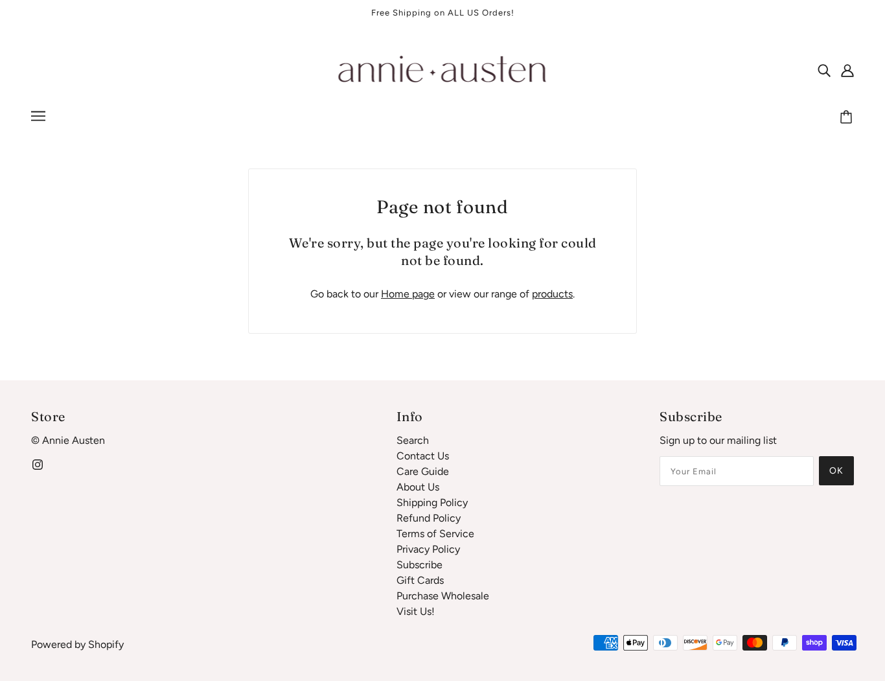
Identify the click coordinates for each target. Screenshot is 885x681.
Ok (836, 470)
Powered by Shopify (77, 644)
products (552, 294)
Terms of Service (435, 533)
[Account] (847, 70)
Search (413, 440)
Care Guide (423, 471)
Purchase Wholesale (443, 596)
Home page (408, 294)
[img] (824, 70)
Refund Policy (429, 518)
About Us (418, 487)
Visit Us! (416, 611)
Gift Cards (420, 580)
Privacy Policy (428, 549)
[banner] (443, 69)
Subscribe (419, 565)
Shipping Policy (432, 502)
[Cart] (848, 118)
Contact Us (423, 456)
